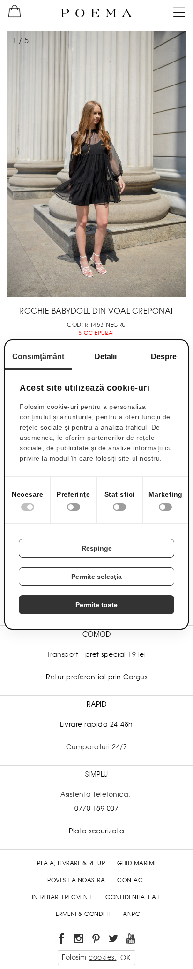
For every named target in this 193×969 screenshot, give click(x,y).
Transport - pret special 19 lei (96, 654)
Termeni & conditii (82, 914)
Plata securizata (96, 831)
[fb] (62, 940)
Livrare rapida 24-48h (96, 724)
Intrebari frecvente (63, 897)
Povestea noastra (76, 880)
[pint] (96, 940)
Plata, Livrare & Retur (71, 863)
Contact (131, 880)
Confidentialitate (133, 897)
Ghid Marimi (136, 863)
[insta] (79, 940)
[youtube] (131, 940)
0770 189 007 (96, 808)
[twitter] (114, 940)
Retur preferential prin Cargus (96, 677)
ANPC (131, 914)
